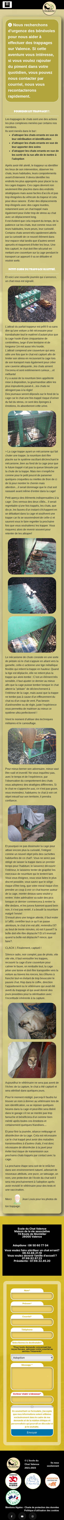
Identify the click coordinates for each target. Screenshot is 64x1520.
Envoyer (32, 1432)
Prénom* (27, 1303)
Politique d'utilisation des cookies (41, 1510)
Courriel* (27, 1316)
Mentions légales (14, 1507)
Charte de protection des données (42, 1507)
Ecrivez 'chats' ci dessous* (27, 1394)
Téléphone (26, 1329)
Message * (26, 1365)
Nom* (27, 1290)
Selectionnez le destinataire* (27, 1342)
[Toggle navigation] (7, 4)
